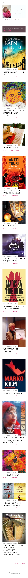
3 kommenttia (14, 263)
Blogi (13, 20)
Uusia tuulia (8, 226)
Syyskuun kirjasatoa (12, 475)
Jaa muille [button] (5, 77)
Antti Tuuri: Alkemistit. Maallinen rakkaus (13, 192)
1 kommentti (13, 311)
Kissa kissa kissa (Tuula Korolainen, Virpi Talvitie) (13, 113)
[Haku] (25, 2)
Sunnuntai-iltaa (10, 148)
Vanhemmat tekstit (20, 563)
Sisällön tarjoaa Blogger (15, 573)
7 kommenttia (14, 195)
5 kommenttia (14, 508)
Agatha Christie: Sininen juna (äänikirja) (13, 260)
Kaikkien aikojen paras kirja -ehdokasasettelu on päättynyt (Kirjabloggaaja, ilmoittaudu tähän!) (13, 550)
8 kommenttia (14, 118)
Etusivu (6, 20)
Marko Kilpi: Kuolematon (13, 393)
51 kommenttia (14, 557)
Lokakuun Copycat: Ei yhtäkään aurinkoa (12, 504)
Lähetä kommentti (15, 150)
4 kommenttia (14, 77)
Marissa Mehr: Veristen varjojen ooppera (13, 307)
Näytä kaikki (7, 30)
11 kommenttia (14, 228)
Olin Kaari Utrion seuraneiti (10, 350)
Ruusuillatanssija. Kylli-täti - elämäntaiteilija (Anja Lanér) (14, 440)
